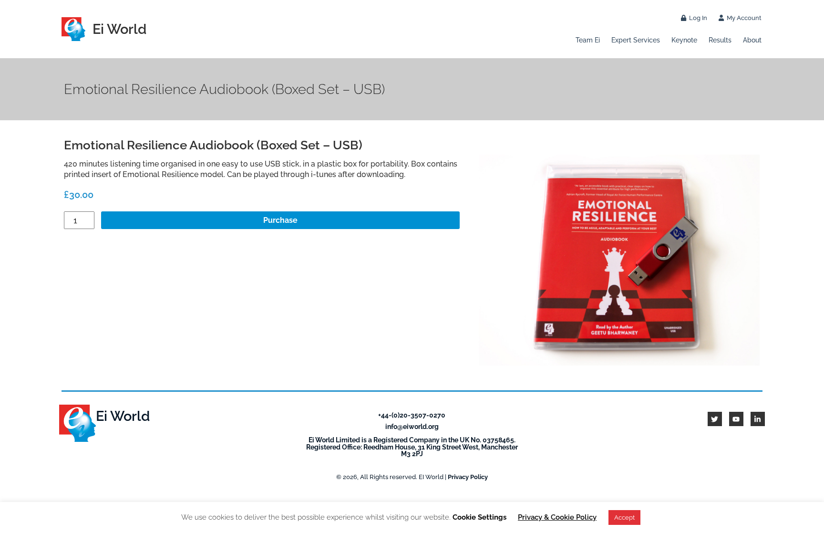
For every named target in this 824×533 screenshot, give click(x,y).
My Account (743, 17)
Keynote (684, 40)
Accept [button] (624, 517)
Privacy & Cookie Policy (557, 517)
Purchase (280, 220)
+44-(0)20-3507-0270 (411, 415)
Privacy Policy (468, 477)
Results (720, 40)
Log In (696, 17)
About (752, 40)
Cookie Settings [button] (479, 517)
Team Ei (588, 40)
